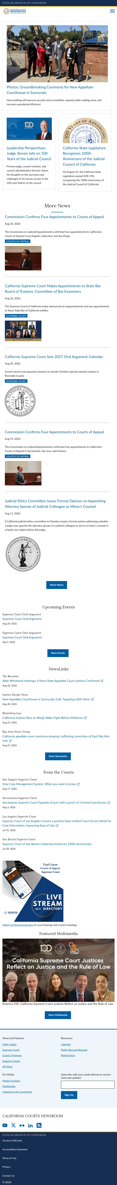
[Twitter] (13, 1125)
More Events (58, 653)
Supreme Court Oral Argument (22, 619)
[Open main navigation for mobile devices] (112, 11)
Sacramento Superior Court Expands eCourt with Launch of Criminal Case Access (54, 802)
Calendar (66, 1044)
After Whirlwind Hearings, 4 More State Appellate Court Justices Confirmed (51, 681)
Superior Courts (11, 1061)
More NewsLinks (58, 756)
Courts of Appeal (17, 241)
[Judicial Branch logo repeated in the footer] (58, 1134)
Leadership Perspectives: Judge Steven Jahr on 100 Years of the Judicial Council (29, 153)
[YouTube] (4, 1125)
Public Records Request (74, 1050)
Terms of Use (9, 1158)
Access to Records (12, 1140)
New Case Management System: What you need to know (39, 784)
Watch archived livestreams (17, 925)
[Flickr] (22, 1125)
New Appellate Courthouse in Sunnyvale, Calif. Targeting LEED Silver (46, 699)
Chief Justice (9, 1044)
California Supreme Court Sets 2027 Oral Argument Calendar (54, 357)
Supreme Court (16, 315)
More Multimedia (57, 1015)
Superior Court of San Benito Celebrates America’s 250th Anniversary (47, 844)
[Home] (55, 11)
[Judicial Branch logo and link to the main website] (58, 3)
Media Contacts (11, 1081)
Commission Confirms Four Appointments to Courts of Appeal (54, 217)
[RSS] (39, 1125)
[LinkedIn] (30, 1125)
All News (7, 1066)
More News (56, 585)
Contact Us (8, 1176)
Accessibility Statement (15, 1149)
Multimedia (8, 1086)
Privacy (6, 1167)
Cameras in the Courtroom (17, 1092)
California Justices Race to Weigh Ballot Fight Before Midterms (42, 718)
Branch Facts (68, 1055)
